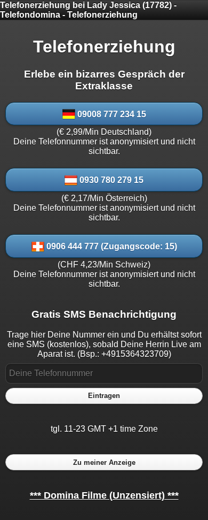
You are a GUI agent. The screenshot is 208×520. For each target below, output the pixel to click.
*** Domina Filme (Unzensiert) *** (104, 495)
